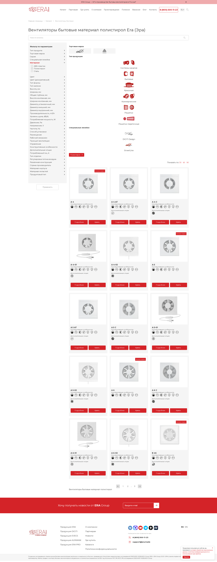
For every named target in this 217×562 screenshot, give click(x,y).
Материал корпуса (38, 168)
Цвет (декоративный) (39, 80)
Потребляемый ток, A (39, 153)
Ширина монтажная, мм (41, 101)
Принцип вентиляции (40, 141)
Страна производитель (40, 165)
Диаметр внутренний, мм (41, 110)
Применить (47, 187)
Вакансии (136, 10)
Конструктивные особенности (43, 147)
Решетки (129, 113)
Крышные (129, 90)
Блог (145, 10)
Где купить (84, 10)
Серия (33, 56)
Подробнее (79, 222)
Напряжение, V (37, 125)
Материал (35, 63)
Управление (35, 144)
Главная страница (35, 21)
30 (180, 163)
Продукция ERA (68, 527)
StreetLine (129, 150)
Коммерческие (129, 102)
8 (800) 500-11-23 (169, 10)
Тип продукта (36, 50)
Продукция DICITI (69, 531)
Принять (186, 557)
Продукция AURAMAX (70, 540)
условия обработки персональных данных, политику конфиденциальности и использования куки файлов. (198, 552)
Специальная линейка (40, 60)
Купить (97, 222)
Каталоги (89, 545)
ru (182, 527)
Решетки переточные (129, 124)
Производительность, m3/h (42, 113)
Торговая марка (37, 53)
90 (188, 163)
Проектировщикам (111, 10)
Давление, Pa (36, 122)
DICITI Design (129, 139)
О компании (96, 10)
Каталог (63, 10)
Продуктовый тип (38, 174)
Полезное (126, 10)
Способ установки (38, 132)
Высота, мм (35, 89)
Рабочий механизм (38, 138)
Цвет (32, 77)
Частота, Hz (35, 129)
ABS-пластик (39, 66)
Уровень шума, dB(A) (39, 116)
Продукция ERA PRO (70, 545)
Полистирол (39, 69)
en (186, 527)
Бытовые (129, 79)
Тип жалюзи (35, 86)
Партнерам (73, 10)
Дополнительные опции (41, 150)
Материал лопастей (39, 171)
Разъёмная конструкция (41, 162)
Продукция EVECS (69, 536)
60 (184, 163)
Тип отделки (35, 156)
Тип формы (35, 83)
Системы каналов (128, 68)
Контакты (153, 10)
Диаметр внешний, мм (40, 107)
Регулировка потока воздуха (43, 159)
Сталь (36, 71)
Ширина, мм (35, 92)
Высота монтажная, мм (40, 98)
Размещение (36, 135)
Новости (89, 536)
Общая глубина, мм (38, 95)
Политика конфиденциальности (101, 549)
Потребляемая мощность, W (43, 119)
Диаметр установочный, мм (42, 104)
